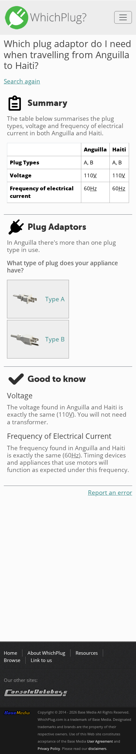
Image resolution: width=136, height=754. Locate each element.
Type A (55, 299)
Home (10, 653)
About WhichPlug (46, 653)
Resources (87, 653)
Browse (12, 660)
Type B (55, 339)
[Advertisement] (68, 570)
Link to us (41, 660)
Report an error (110, 492)
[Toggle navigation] (123, 17)
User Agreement (100, 741)
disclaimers (97, 748)
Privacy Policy (49, 748)
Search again (22, 81)
